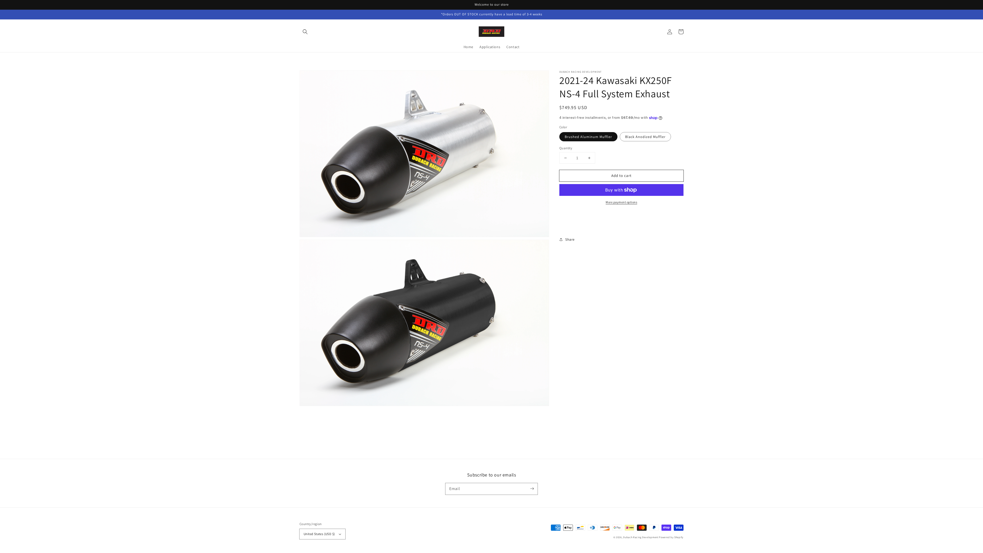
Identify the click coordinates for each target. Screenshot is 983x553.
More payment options (621, 202)
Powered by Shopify (671, 537)
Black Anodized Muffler (645, 136)
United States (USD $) (319, 534)
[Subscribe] (532, 488)
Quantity (565, 148)
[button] (305, 31)
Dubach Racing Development (640, 537)
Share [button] (570, 239)
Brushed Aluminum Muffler (588, 136)
